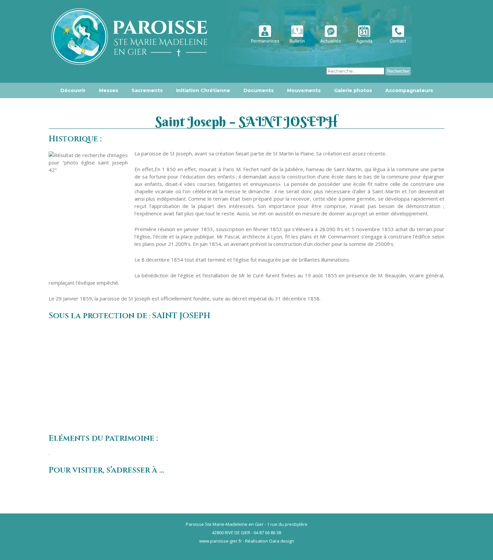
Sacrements (147, 90)
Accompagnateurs (409, 90)
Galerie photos (353, 90)
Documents (258, 90)
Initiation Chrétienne (203, 90)
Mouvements (304, 90)
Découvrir (73, 90)
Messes (108, 90)
